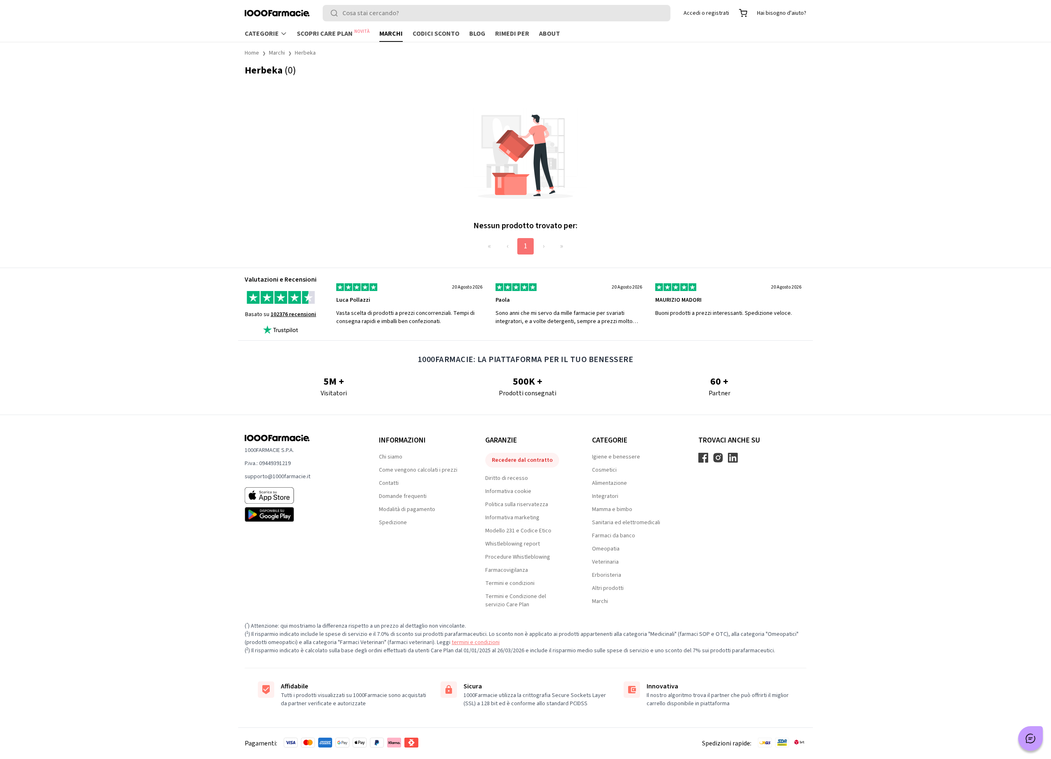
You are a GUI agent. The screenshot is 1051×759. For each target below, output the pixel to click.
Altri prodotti (608, 588)
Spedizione (393, 522)
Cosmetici (604, 470)
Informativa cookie (508, 491)
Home (252, 53)
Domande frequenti (403, 496)
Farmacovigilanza (506, 570)
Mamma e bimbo (612, 509)
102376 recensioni (293, 314)
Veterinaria (605, 562)
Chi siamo (390, 457)
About (549, 33)
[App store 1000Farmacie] (299, 495)
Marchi (391, 33)
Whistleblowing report (512, 544)
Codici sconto (436, 33)
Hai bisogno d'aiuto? (781, 13)
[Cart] (743, 13)
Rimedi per (512, 33)
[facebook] (703, 458)
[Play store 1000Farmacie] (299, 514)
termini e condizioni (476, 642)
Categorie (262, 33)
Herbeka (305, 53)
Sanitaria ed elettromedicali (626, 522)
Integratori (605, 496)
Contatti (389, 483)
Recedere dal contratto (522, 460)
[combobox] (496, 13)
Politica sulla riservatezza (516, 504)
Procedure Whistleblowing (517, 557)
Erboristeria (606, 575)
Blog (477, 33)
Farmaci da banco (613, 536)
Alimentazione (609, 483)
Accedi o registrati (706, 13)
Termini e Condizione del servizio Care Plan (515, 600)
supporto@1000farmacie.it (277, 476)
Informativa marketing (512, 518)
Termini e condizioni (510, 583)
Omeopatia (606, 549)
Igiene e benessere (616, 457)
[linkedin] (733, 458)
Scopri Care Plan (333, 33)
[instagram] (718, 458)
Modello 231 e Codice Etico (518, 531)
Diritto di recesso (506, 478)
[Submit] (335, 13)
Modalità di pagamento (407, 509)
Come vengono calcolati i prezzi (418, 470)
